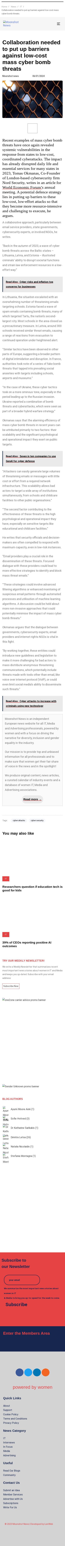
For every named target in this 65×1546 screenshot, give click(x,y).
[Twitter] (28, 1372)
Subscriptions (10, 1503)
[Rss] (46, 1372)
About (6, 1405)
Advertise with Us (13, 1498)
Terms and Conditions (15, 1418)
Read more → (32, 799)
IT (4, 1438)
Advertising (9, 1455)
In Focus (8, 1446)
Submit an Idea (11, 1490)
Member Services (13, 1494)
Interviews (9, 1442)
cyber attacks (19, 820)
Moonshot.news (10, 76)
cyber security (37, 820)
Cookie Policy (10, 1414)
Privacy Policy (11, 1422)
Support (7, 1410)
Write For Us (10, 1507)
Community (9, 1475)
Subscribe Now (10, 986)
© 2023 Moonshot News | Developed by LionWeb (29, 1524)
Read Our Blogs (11, 1470)
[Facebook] (20, 1372)
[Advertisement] (32, 1043)
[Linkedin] (37, 1372)
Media (6, 1451)
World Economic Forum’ (22, 187)
